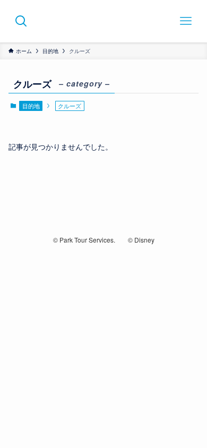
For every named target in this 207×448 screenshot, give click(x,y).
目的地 (31, 105)
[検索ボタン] (21, 21)
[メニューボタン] (186, 21)
